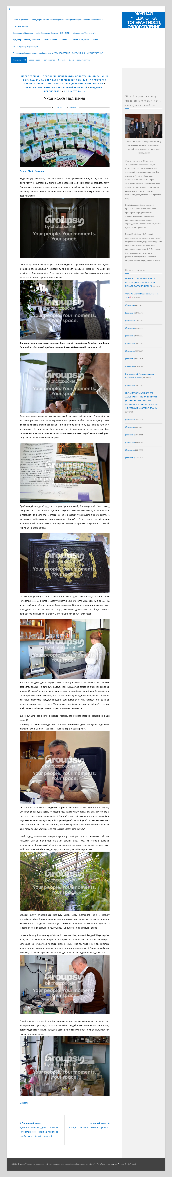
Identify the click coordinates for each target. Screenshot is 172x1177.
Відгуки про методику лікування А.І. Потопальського (35, 39)
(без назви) (130, 305)
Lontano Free (116, 1164)
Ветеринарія (34, 59)
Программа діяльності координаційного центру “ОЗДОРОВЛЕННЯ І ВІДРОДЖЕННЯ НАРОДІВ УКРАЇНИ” (58, 53)
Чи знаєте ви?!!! (19, 59)
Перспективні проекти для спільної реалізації (56, 87)
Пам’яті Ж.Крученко (80, 39)
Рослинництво (49, 59)
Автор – (32, 171)
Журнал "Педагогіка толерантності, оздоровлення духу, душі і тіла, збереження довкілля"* (143, 26)
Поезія (64, 39)
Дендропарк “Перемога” (83, 33)
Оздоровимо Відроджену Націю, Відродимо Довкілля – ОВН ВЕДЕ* (41, 33)
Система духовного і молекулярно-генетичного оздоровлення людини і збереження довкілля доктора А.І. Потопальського (58, 23)
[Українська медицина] (65, 140)
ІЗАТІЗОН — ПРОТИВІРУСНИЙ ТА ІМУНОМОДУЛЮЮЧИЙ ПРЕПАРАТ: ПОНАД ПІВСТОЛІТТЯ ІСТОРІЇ (140, 282)
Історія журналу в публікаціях (25, 46)
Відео (95, 39)
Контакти (62, 59)
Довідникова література (79, 59)
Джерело (24, 1103)
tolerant (73, 107)
